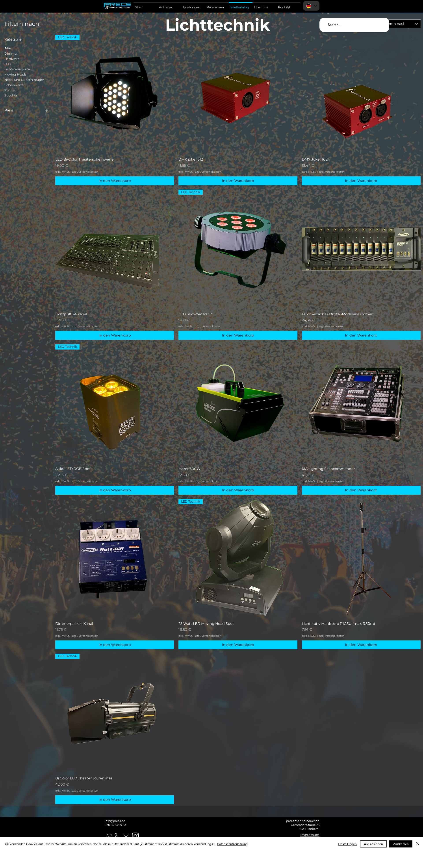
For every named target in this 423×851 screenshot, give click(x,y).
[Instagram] (135, 836)
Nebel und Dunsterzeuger (24, 80)
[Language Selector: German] (311, 6)
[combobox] (399, 23)
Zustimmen (401, 844)
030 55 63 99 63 (115, 825)
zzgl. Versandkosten (85, 171)
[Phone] (117, 836)
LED (7, 64)
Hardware (11, 59)
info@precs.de (115, 821)
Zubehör (10, 95)
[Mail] (126, 836)
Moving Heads (15, 74)
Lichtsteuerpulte (17, 69)
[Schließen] (417, 843)
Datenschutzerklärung (232, 844)
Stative (9, 90)
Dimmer (11, 54)
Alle (7, 48)
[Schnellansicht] (237, 94)
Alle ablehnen (373, 844)
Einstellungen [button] (347, 844)
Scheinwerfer (14, 85)
